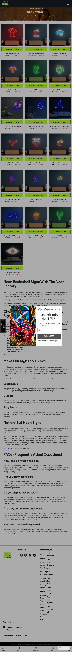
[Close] (61, 307)
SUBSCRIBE (49, 336)
